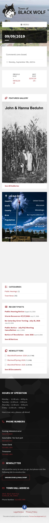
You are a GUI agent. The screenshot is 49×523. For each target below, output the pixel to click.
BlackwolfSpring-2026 (16, 360)
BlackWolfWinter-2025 (16, 365)
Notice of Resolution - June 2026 (19, 334)
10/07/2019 (32, 79)
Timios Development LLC (37, 516)
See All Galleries (12, 186)
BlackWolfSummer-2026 (17, 355)
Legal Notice (19, 512)
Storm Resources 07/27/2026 (17, 316)
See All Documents (13, 369)
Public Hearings (11, 291)
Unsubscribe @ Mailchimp (16, 477)
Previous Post (16, 75)
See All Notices (11, 339)
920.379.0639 (7, 434)
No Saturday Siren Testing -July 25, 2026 (22, 321)
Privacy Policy (31, 512)
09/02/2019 (16, 81)
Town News (9, 295)
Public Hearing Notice (14, 311)
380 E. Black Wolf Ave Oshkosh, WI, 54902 (10, 495)
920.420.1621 (7, 440)
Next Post (34, 75)
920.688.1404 (7, 447)
